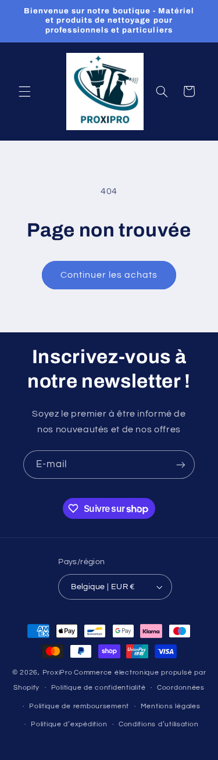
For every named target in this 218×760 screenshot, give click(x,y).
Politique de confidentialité (98, 687)
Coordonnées (181, 687)
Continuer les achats (109, 274)
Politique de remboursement (79, 706)
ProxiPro (57, 672)
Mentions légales (171, 706)
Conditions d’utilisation (159, 724)
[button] (24, 91)
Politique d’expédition (69, 724)
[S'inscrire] (180, 464)
